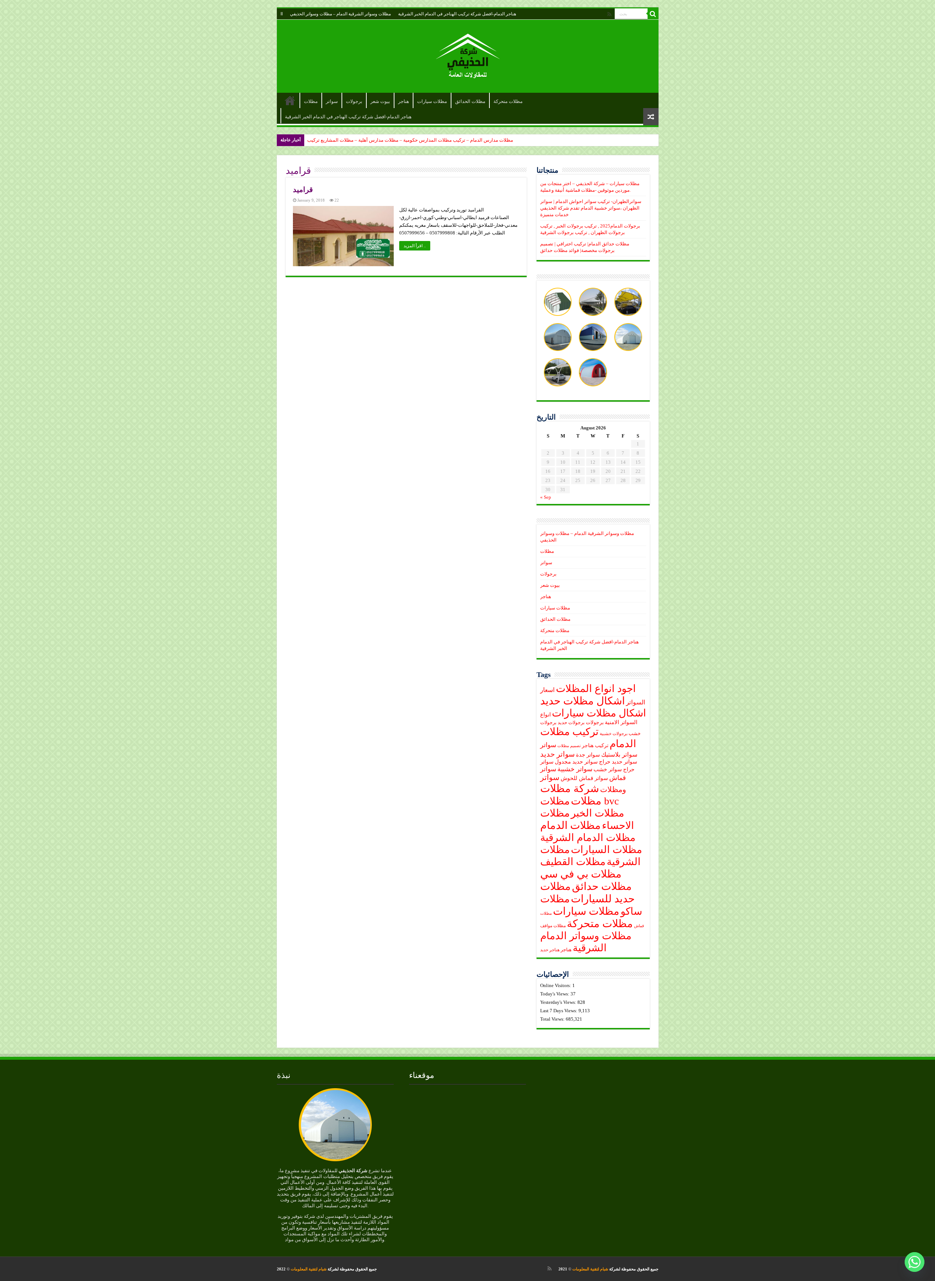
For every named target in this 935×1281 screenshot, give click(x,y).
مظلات (311, 101)
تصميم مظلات (569, 746)
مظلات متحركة (508, 101)
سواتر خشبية (574, 769)
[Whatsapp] (914, 1262)
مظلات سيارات (432, 101)
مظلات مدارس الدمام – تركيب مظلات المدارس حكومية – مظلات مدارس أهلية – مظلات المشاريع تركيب (410, 140)
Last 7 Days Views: (559, 1010)
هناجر (403, 101)
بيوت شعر (380, 101)
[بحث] (653, 13)
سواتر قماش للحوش (584, 778)
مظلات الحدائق (470, 101)
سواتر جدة (588, 755)
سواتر (332, 101)
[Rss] (609, 14)
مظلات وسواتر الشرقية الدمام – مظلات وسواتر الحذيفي (340, 13)
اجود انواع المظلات (596, 688)
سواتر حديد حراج (618, 762)
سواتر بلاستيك (619, 754)
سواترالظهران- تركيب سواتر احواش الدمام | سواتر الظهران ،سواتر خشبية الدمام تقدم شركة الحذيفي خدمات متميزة (590, 208)
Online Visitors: (556, 985)
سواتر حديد (557, 754)
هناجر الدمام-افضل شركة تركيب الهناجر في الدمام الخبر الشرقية (457, 13)
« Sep (545, 497)
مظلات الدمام (570, 825)
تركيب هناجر (595, 745)
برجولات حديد (571, 722)
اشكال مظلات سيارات (599, 713)
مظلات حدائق (602, 886)
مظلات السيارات (606, 849)
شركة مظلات (569, 788)
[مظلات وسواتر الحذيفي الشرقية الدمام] (467, 54)
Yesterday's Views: (558, 1002)
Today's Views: (555, 994)
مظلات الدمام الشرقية (588, 837)
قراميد (303, 190)
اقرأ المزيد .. (415, 245)
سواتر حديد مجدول (576, 762)
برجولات (354, 101)
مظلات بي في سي (581, 874)
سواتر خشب (608, 769)
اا (281, 13)
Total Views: (553, 1019)
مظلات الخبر (597, 813)
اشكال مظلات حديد (582, 701)
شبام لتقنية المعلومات (590, 1269)
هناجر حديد (550, 950)
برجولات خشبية (613, 733)
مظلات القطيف (573, 861)
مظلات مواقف (553, 926)
